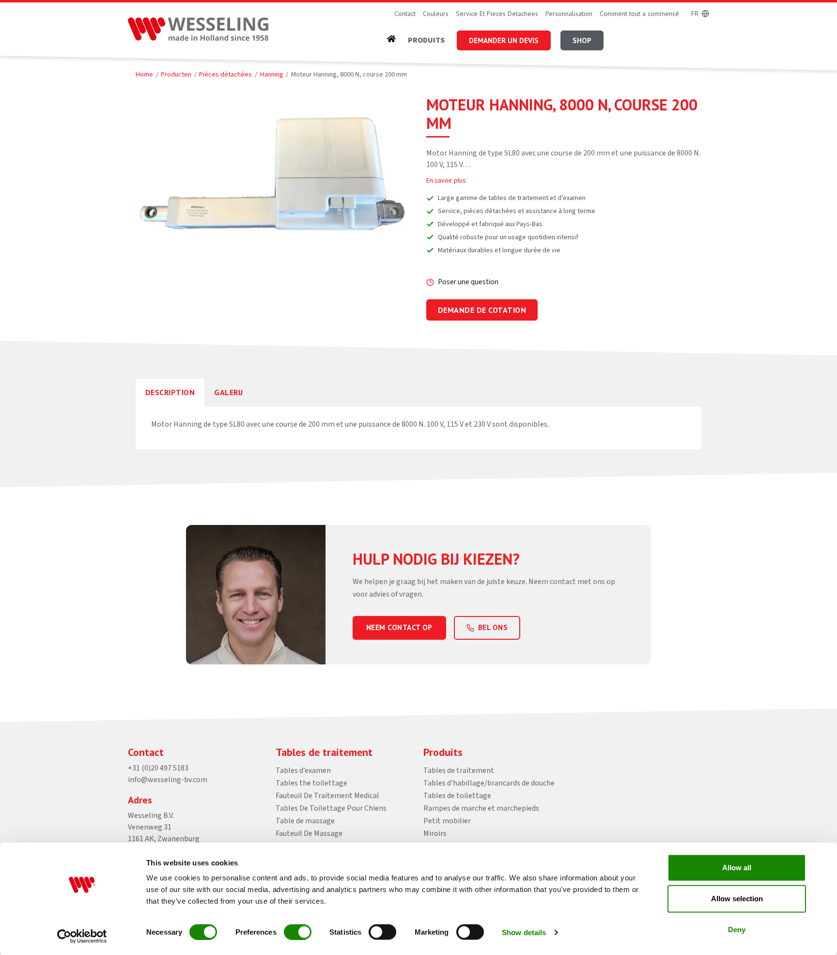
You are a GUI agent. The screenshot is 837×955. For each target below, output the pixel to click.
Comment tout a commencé (639, 13)
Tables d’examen (303, 770)
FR (694, 13)
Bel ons (493, 627)
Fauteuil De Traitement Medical (327, 795)
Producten (176, 74)
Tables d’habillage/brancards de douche (489, 783)
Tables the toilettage (311, 783)
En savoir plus (446, 180)
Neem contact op (399, 627)
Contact (405, 13)
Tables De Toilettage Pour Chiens (331, 808)
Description (170, 392)
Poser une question (468, 282)
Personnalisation (568, 13)
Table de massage (305, 821)
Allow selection (737, 898)
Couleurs (436, 13)
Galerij (228, 392)
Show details (524, 932)
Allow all (736, 867)
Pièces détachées (225, 74)
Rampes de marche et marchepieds (481, 808)
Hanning (271, 74)
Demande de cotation (482, 310)
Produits (426, 40)
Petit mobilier (447, 821)
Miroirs (435, 833)
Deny (736, 929)
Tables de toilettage (457, 795)
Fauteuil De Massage (309, 833)
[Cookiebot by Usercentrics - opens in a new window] (82, 936)
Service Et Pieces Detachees (497, 13)
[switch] (297, 932)
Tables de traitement (458, 770)
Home (144, 74)
